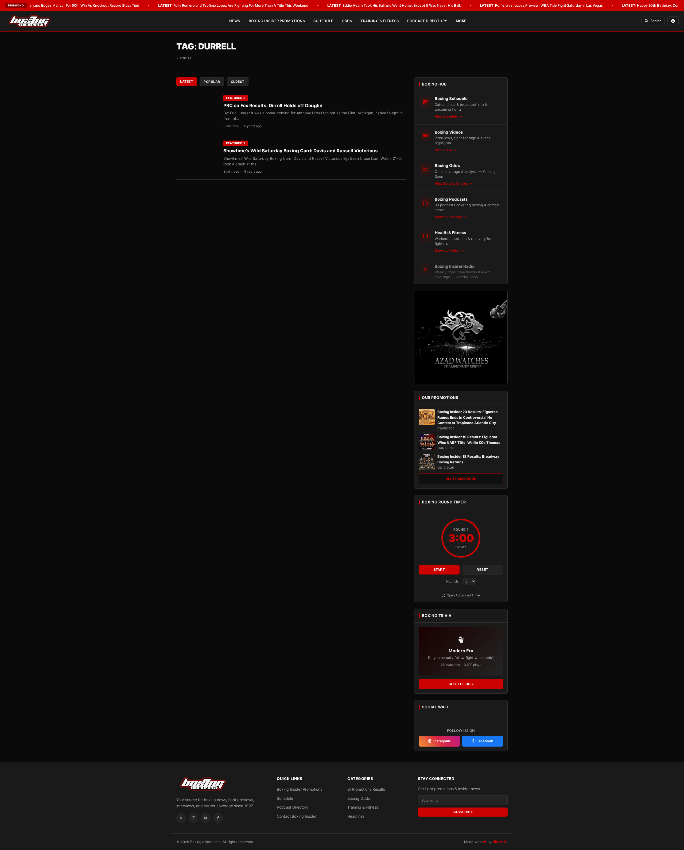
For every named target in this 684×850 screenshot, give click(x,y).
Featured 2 (235, 98)
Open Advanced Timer (463, 595)
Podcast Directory (427, 21)
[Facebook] (218, 818)
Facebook (484, 741)
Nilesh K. (500, 842)
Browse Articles (447, 251)
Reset (482, 570)
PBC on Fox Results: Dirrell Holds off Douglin (272, 105)
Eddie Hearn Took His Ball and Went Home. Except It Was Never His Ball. (394, 5)
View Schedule (446, 116)
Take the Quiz (461, 684)
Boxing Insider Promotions (277, 21)
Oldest (237, 82)
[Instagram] (193, 818)
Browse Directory (449, 217)
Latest (186, 81)
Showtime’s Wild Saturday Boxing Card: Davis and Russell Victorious (300, 150)
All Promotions (461, 479)
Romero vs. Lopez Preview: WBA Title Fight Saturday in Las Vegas (541, 5)
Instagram (441, 741)
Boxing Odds (358, 798)
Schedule (323, 21)
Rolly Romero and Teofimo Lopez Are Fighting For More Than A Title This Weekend (233, 5)
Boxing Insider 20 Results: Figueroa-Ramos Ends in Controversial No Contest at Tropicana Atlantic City (468, 417)
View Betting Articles (452, 183)
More (461, 21)
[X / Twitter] (181, 818)
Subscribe (463, 812)
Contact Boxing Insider (297, 816)
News (234, 21)
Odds (347, 21)
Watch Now (444, 150)
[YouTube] (206, 818)
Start (439, 570)
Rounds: (453, 581)
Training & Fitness (379, 21)
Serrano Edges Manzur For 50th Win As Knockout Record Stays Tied (75, 5)
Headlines (355, 816)
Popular (212, 82)
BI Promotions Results (366, 789)
